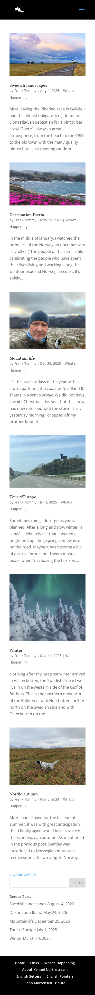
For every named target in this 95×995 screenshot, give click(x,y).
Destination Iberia (27, 214)
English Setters (28, 976)
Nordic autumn (24, 794)
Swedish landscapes (28, 85)
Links (34, 963)
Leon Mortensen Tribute (45, 983)
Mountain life (22, 358)
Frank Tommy (25, 90)
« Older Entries (23, 874)
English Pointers (60, 976)
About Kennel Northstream (44, 969)
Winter (16, 650)
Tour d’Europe (23, 496)
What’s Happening (59, 963)
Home (20, 963)
